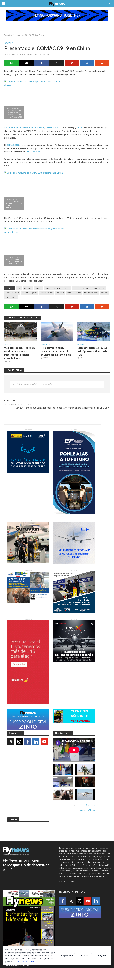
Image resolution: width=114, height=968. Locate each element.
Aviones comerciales (53, 288)
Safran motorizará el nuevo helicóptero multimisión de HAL (92, 351)
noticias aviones (91, 292)
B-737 (67, 288)
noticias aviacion (74, 292)
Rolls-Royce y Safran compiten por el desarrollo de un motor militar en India (56, 351)
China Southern (12, 292)
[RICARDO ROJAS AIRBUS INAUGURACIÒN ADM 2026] (63, 769)
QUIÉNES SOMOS (67, 881)
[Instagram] (19, 741)
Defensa (81, 344)
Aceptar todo (66, 955)
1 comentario (32, 54)
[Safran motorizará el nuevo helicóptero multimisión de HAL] (93, 331)
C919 (75, 288)
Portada (7, 35)
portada (104, 292)
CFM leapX (85, 288)
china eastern (99, 288)
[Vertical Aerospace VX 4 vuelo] (85, 794)
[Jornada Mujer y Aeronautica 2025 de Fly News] (85, 782)
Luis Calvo (46, 54)
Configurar (101, 955)
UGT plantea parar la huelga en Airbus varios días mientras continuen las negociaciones (19, 353)
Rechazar (83, 955)
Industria (8, 43)
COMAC (25, 292)
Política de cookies (26, 961)
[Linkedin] (35, 741)
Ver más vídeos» (87, 810)
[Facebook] (27, 741)
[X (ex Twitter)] (10, 741)
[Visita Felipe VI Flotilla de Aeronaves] (85, 769)
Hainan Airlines (46, 292)
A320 (19, 288)
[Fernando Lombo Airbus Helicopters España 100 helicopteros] (63, 782)
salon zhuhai (11, 297)
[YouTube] (44, 741)
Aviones (38, 288)
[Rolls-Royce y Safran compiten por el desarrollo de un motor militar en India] (57, 331)
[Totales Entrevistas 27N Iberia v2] (63, 794)
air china (28, 288)
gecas (34, 292)
